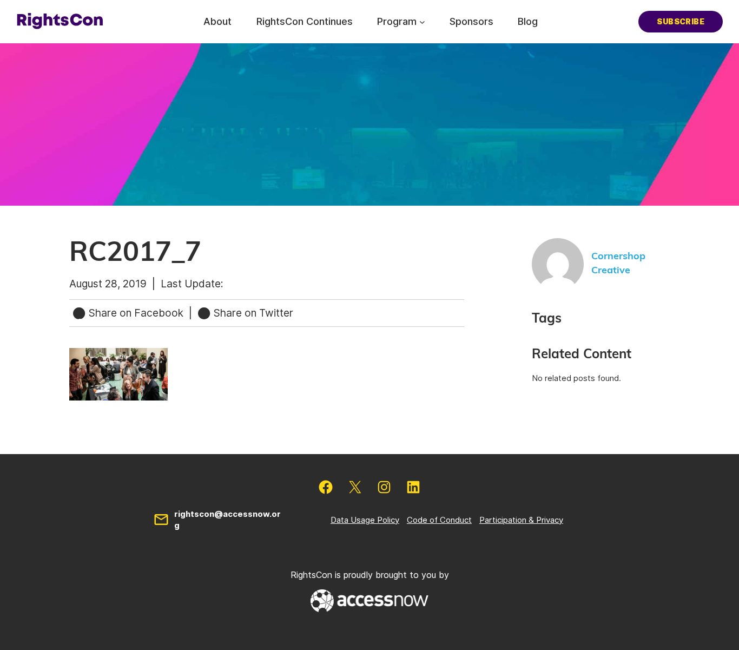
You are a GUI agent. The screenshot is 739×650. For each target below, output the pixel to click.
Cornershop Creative (618, 263)
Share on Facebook (136, 312)
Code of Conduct (439, 520)
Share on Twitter (252, 312)
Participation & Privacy (521, 520)
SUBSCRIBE (680, 21)
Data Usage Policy (365, 520)
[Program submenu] (422, 21)
